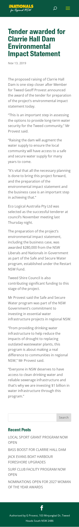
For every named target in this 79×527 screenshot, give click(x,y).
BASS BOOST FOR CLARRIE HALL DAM (37, 449)
